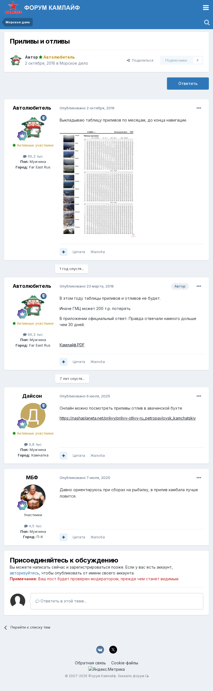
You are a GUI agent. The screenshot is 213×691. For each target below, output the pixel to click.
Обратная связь (90, 662)
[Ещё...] (198, 108)
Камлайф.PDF (72, 344)
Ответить (187, 83)
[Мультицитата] (63, 252)
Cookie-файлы (124, 662)
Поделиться (141, 60)
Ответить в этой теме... (63, 601)
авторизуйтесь (24, 573)
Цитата (79, 251)
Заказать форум (131, 676)
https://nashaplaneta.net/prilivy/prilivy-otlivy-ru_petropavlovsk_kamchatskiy (128, 418)
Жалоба (97, 251)
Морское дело (74, 63)
